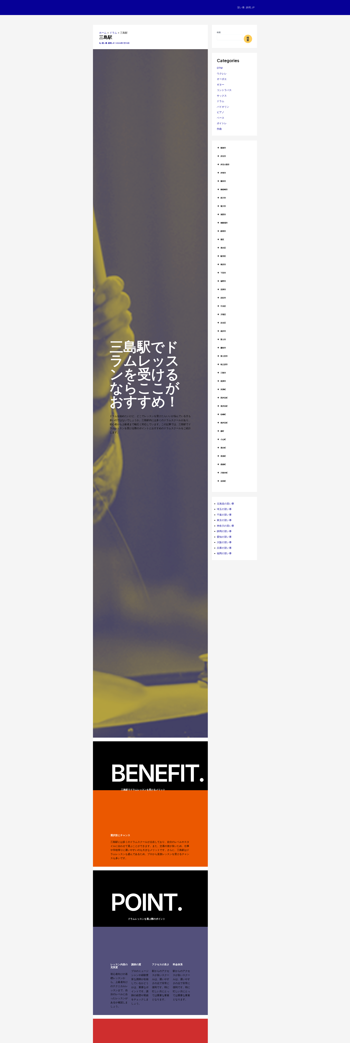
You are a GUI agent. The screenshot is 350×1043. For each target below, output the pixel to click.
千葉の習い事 (224, 514)
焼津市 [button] (223, 381)
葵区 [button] (222, 239)
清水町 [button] (223, 448)
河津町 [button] (223, 389)
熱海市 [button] (223, 148)
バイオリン (223, 106)
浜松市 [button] (223, 298)
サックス (222, 95)
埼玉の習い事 (224, 509)
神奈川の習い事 (225, 525)
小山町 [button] (223, 439)
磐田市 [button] (223, 181)
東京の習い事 (224, 520)
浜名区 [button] (223, 323)
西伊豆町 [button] (224, 398)
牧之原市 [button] (224, 364)
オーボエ (222, 79)
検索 (219, 32)
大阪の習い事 (224, 542)
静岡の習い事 (224, 531)
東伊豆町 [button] (224, 406)
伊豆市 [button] (223, 156)
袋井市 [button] (223, 331)
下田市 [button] (223, 273)
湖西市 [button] (223, 214)
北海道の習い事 (225, 503)
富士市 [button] (223, 339)
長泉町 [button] (223, 456)
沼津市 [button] (223, 289)
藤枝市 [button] (223, 348)
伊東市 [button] (223, 173)
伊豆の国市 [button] (225, 164)
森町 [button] (222, 431)
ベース (220, 117)
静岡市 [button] (223, 231)
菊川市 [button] (223, 206)
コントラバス (224, 90)
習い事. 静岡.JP (246, 7)
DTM (220, 68)
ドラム (220, 101)
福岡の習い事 (224, 553)
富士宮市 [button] (224, 356)
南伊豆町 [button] (224, 423)
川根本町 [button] (224, 473)
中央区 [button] (223, 306)
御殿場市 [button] (224, 223)
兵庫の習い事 (224, 547)
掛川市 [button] (223, 198)
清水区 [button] (223, 248)
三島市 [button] (223, 373)
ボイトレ (222, 123)
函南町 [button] (223, 464)
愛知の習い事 (224, 536)
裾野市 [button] (223, 281)
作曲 (219, 128)
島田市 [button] (223, 264)
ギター (220, 84)
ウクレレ (222, 73)
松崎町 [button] (223, 414)
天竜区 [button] (223, 314)
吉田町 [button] (223, 481)
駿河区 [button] (223, 256)
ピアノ (220, 112)
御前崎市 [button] (224, 189)
